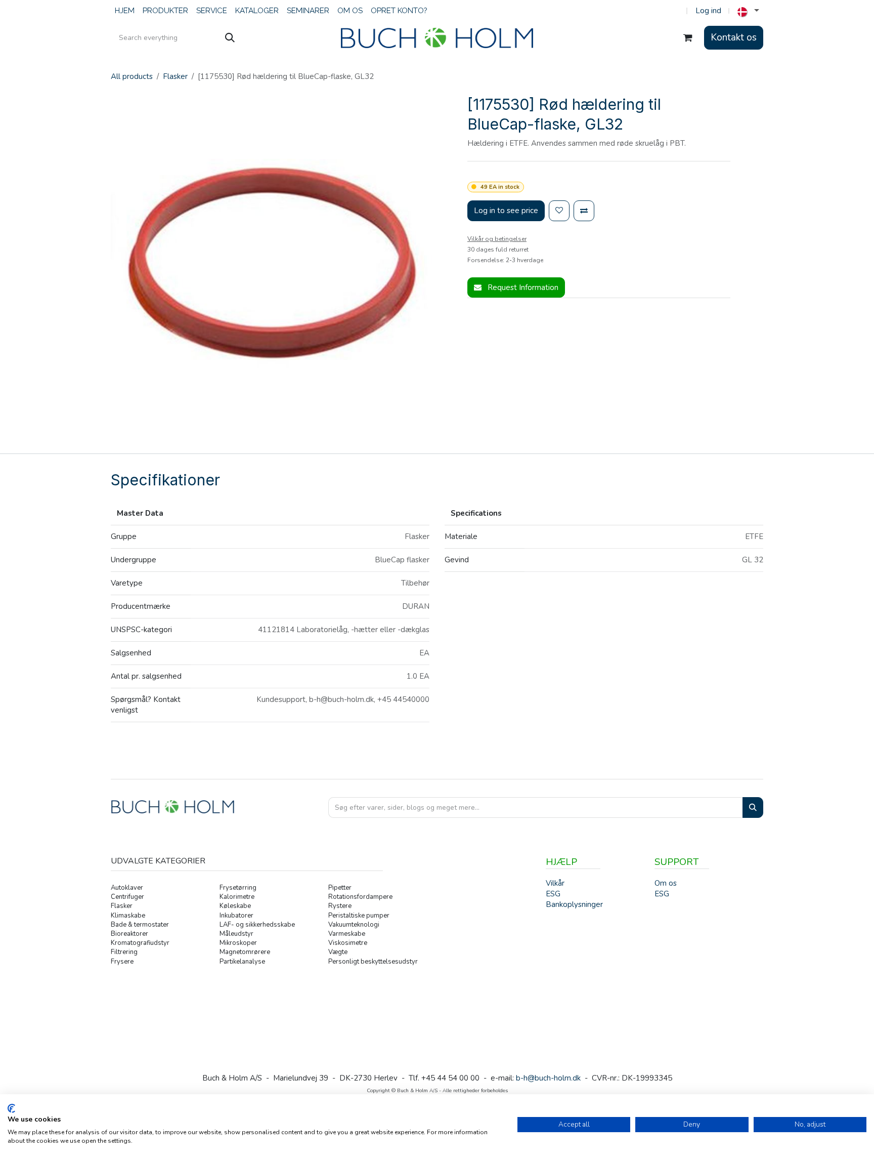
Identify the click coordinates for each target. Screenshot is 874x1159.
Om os (665, 883)
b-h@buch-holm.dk (548, 1078)
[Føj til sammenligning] (584, 210)
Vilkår (555, 883)
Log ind (708, 11)
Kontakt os (734, 37)
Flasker (175, 76)
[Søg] (230, 38)
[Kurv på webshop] (688, 38)
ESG (661, 894)
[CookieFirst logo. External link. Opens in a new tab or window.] (11, 1108)
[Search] (752, 807)
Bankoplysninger (574, 904)
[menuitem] (125, 11)
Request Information (522, 287)
